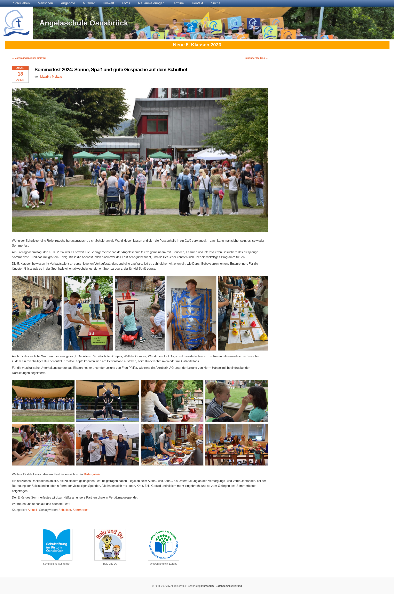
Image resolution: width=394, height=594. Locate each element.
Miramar (89, 3)
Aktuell (32, 509)
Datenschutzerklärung (229, 586)
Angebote (68, 3)
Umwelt (108, 3)
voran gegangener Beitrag (29, 58)
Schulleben (21, 3)
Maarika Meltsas (51, 76)
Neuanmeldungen (151, 3)
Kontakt (197, 3)
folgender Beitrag (256, 58)
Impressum (207, 586)
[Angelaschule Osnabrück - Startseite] (16, 33)
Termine (178, 3)
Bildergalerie (92, 474)
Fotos (126, 3)
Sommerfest (81, 509)
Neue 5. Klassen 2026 (197, 44)
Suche (215, 3)
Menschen (45, 3)
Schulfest (64, 509)
